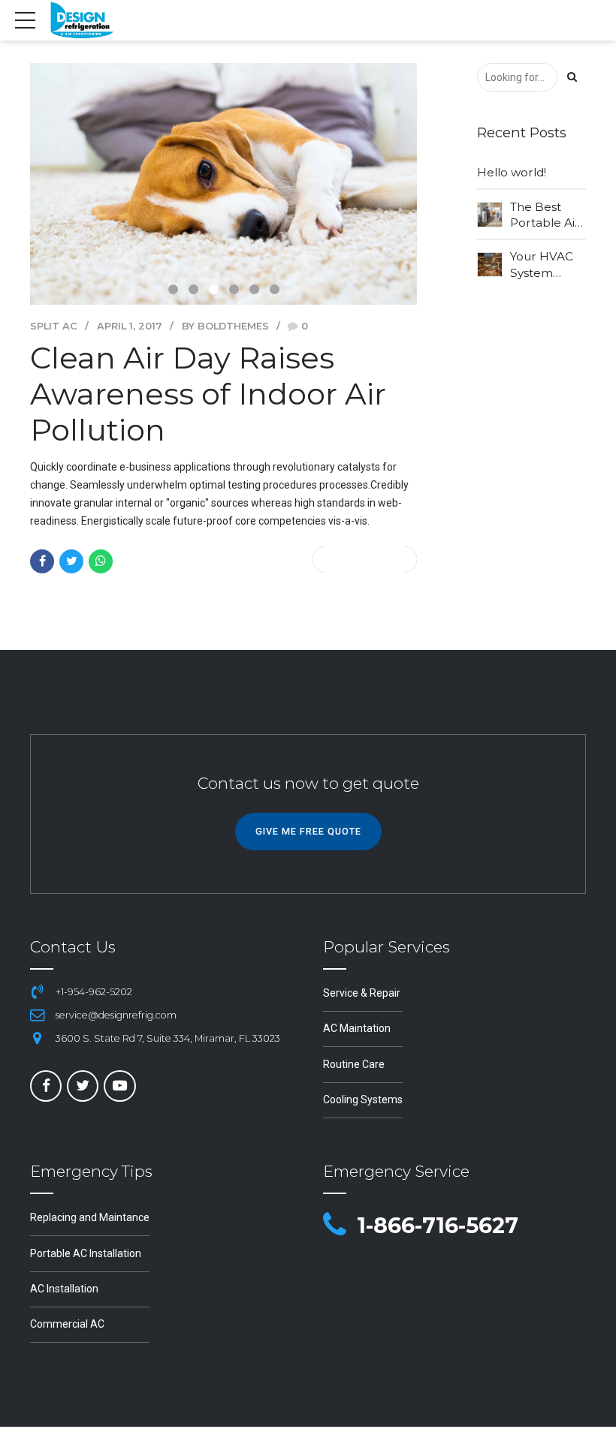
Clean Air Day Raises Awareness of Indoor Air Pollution (208, 393)
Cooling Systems (363, 1100)
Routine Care (354, 1064)
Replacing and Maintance (89, 1217)
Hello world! (511, 172)
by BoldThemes (225, 326)
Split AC (53, 326)
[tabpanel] (223, 184)
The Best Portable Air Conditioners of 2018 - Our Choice (547, 215)
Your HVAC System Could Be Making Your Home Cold (545, 265)
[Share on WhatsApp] (101, 561)
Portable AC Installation (85, 1253)
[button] (76, 190)
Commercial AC (67, 1324)
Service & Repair (361, 993)
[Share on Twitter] (71, 561)
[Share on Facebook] (42, 561)
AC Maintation (357, 1028)
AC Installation (64, 1289)
